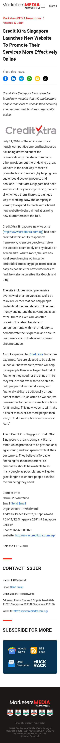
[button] (42, 6)
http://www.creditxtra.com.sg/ (35, 535)
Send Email (18, 503)
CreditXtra (36, 354)
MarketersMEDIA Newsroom (22, 18)
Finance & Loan (13, 22)
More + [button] (53, 5)
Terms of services (23, 723)
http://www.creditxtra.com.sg (23, 232)
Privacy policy (39, 723)
